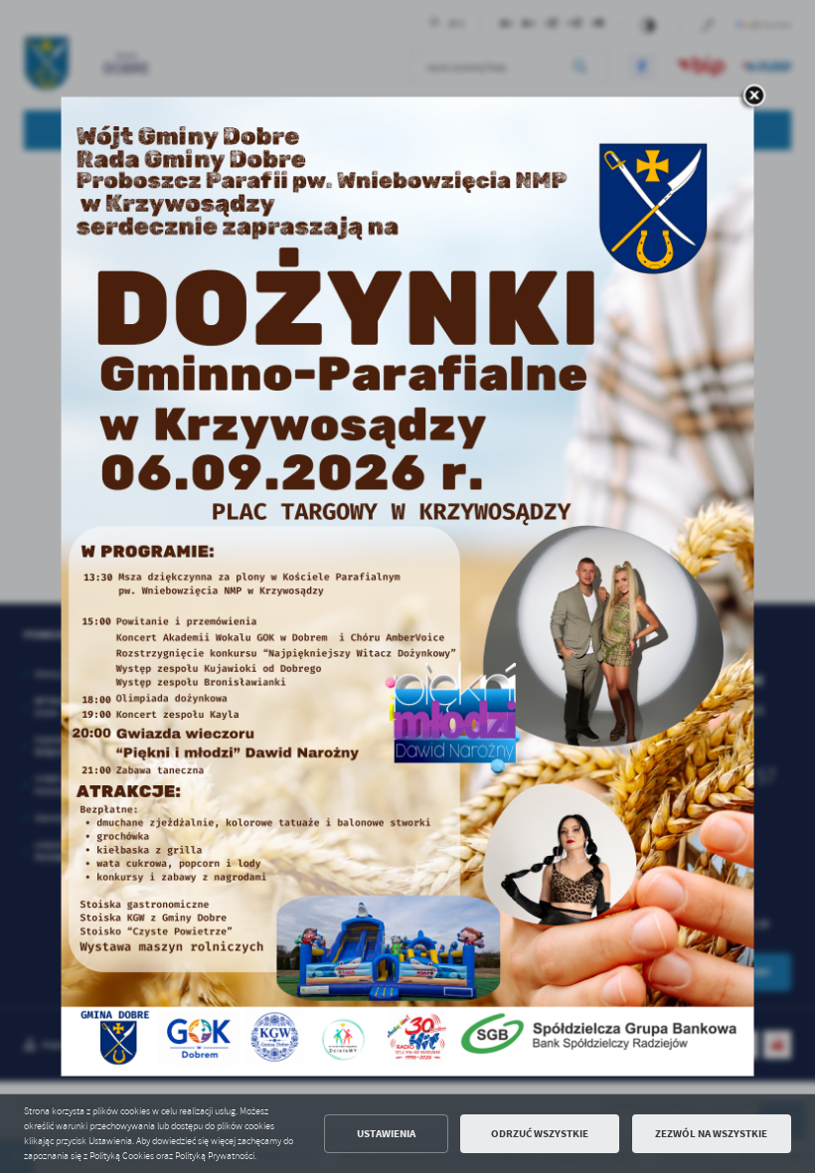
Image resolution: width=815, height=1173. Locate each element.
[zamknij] (754, 96)
